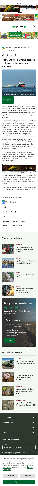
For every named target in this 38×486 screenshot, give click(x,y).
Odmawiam (10, 476)
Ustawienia (27, 476)
